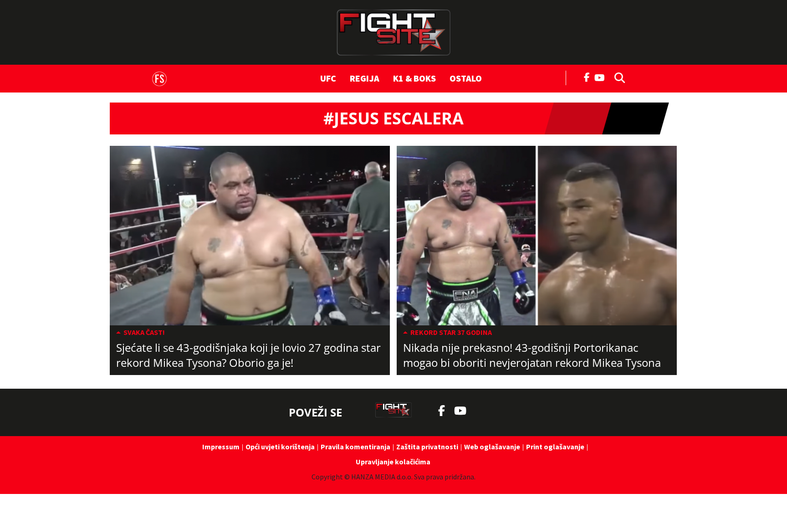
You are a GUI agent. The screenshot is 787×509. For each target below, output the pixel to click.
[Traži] (617, 77)
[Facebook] (587, 76)
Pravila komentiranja (355, 446)
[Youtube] (601, 77)
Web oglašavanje (492, 446)
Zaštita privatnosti (427, 446)
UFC (328, 78)
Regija (364, 78)
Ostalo (466, 78)
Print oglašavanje (555, 446)
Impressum (221, 446)
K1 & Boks (414, 78)
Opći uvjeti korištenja (280, 446)
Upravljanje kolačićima (393, 461)
